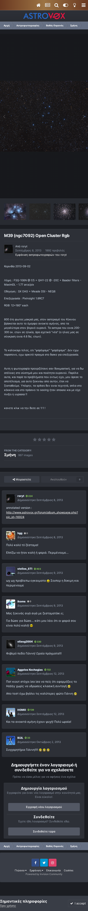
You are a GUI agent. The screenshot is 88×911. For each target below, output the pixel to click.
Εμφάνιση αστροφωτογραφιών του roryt (41, 254)
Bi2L (20, 737)
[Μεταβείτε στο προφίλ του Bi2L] (10, 740)
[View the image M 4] (65, 211)
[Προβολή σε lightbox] (44, 116)
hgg (19, 533)
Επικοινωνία (53, 870)
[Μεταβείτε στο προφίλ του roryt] (8, 248)
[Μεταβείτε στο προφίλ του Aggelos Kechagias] (10, 672)
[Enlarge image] (48, 580)
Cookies (68, 870)
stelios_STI (24, 568)
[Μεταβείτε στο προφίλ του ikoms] (10, 604)
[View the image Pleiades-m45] (15, 211)
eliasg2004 (25, 641)
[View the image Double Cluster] (40, 211)
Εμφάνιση (36, 870)
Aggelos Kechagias (30, 669)
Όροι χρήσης (8, 905)
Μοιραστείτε (23, 479)
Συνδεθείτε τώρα (44, 831)
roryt (24, 246)
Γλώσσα (20, 870)
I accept (79, 903)
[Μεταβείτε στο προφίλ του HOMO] (10, 712)
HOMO (21, 709)
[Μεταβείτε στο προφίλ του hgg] (10, 535)
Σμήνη (10, 455)
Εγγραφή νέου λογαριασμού (44, 807)
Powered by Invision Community (44, 874)
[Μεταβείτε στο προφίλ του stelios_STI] (10, 571)
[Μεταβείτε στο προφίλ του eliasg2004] (10, 644)
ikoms (21, 601)
